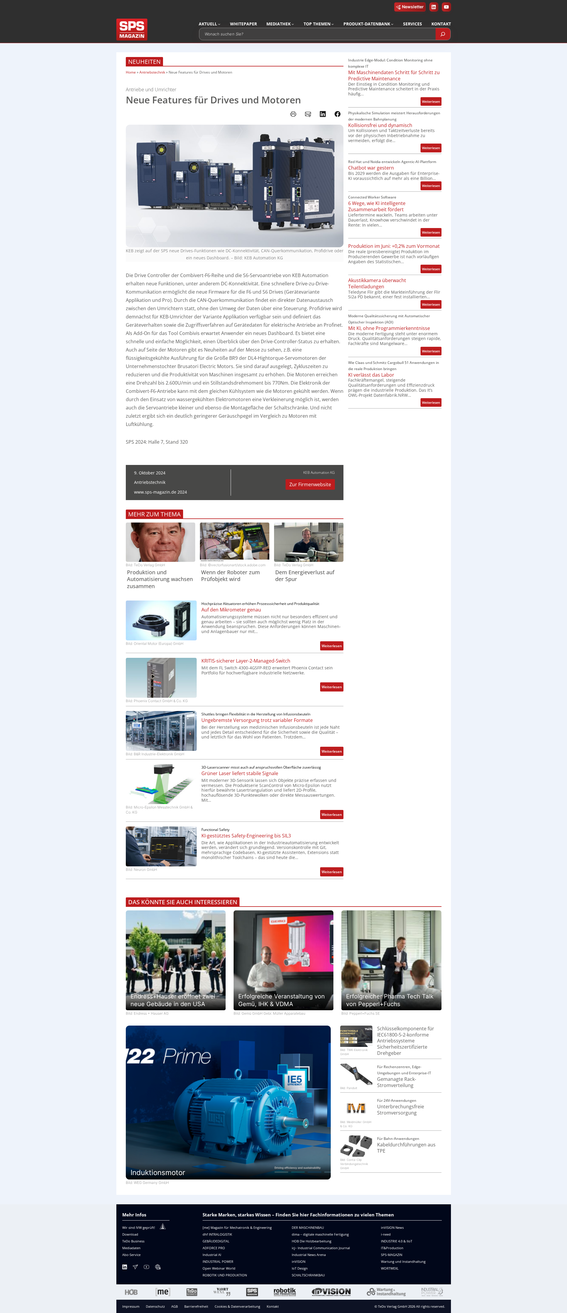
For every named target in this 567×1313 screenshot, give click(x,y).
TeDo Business (133, 1241)
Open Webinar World (219, 1268)
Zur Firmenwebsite (310, 484)
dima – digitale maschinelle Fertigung (320, 1234)
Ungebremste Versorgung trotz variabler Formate (257, 720)
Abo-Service (131, 1254)
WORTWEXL (390, 1268)
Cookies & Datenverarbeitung (237, 1306)
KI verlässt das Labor (371, 375)
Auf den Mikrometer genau (231, 610)
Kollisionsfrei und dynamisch (380, 125)
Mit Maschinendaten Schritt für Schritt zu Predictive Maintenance (394, 75)
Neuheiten (144, 62)
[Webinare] (158, 1268)
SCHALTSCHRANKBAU (308, 1275)
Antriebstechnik (152, 72)
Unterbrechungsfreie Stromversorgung (400, 1110)
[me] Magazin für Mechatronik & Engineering (237, 1227)
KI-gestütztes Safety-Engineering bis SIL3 (246, 836)
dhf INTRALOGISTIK (217, 1234)
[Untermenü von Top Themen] (332, 24)
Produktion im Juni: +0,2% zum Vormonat (394, 246)
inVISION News (392, 1227)
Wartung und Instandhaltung (403, 1261)
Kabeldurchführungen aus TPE (406, 1148)
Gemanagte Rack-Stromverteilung (396, 1082)
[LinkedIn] (124, 1268)
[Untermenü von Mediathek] (292, 24)
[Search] (443, 34)
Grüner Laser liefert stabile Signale (239, 773)
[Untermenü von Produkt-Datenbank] (392, 24)
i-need (386, 1234)
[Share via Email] (308, 114)
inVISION (298, 1261)
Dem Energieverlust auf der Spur (304, 576)
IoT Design (300, 1268)
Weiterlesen (332, 646)
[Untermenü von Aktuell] (219, 24)
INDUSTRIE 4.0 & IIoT (396, 1241)
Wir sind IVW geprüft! (138, 1227)
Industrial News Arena (309, 1254)
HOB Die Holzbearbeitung (311, 1241)
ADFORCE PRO (214, 1248)
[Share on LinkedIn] (323, 114)
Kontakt (273, 1306)
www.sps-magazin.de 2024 (160, 492)
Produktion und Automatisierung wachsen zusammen (160, 579)
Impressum (130, 1306)
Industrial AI (212, 1254)
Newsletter (413, 6)
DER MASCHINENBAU (308, 1227)
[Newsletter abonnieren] (135, 1268)
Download (130, 1234)
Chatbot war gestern (371, 168)
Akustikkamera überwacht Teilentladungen (377, 283)
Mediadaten (131, 1248)
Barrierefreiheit (196, 1306)
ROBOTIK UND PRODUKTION (225, 1275)
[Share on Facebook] (337, 114)
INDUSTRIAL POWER (218, 1261)
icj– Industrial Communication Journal (321, 1248)
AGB (174, 1306)
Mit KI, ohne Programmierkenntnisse (389, 328)
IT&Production (392, 1248)
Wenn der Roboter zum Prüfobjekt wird (230, 576)
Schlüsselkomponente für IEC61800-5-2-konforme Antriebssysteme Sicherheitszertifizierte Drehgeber (405, 1041)
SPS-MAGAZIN (391, 1254)
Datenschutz (155, 1306)
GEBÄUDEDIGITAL (216, 1241)
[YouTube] (146, 1268)
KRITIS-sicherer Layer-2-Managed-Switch (245, 661)
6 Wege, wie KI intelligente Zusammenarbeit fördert (376, 206)
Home (131, 72)
